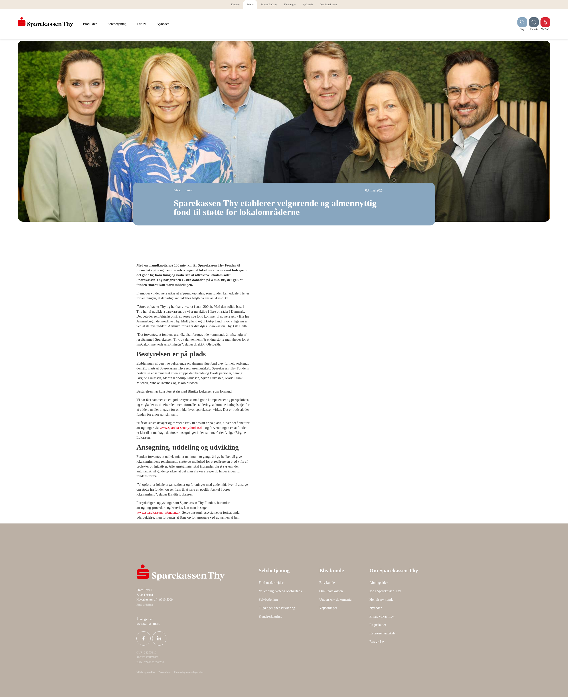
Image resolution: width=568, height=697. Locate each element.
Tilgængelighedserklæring (277, 608)
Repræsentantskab (382, 633)
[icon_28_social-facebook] (143, 638)
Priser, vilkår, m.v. (381, 616)
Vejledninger (328, 608)
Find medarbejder (271, 582)
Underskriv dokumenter (336, 599)
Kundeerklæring (270, 616)
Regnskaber (377, 625)
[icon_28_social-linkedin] (159, 638)
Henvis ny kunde (381, 599)
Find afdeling (144, 604)
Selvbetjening (268, 599)
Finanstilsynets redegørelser (188, 672)
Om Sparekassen (331, 591)
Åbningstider (378, 582)
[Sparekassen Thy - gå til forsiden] (45, 22)
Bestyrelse (376, 642)
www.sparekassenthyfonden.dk (181, 428)
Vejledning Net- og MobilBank (280, 591)
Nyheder (375, 608)
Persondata (164, 672)
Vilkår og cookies (145, 672)
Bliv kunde (327, 582)
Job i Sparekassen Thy (385, 591)
